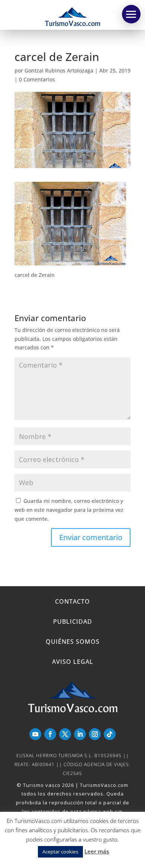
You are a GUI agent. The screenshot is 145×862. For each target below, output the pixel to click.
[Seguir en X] (65, 734)
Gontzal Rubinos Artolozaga (59, 70)
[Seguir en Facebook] (50, 734)
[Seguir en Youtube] (35, 734)
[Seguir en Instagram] (95, 734)
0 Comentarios (37, 79)
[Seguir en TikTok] (110, 734)
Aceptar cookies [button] (60, 851)
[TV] (131, 14)
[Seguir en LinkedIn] (80, 734)
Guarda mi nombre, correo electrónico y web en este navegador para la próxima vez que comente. (68, 509)
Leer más (96, 851)
